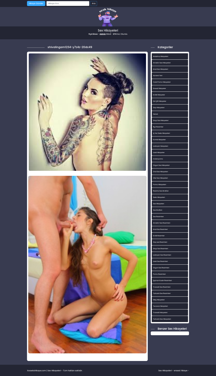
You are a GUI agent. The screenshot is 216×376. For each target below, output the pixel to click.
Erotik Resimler (159, 236)
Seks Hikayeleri (159, 197)
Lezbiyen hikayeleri (160, 146)
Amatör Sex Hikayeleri (162, 63)
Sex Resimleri (158, 216)
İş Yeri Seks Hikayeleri (161, 133)
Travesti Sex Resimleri (161, 287)
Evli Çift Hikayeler (159, 101)
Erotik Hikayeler (159, 95)
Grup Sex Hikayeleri (160, 120)
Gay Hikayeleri (158, 107)
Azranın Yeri (157, 75)
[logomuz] (108, 17)
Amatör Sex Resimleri (161, 223)
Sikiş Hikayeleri (159, 300)
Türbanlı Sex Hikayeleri (162, 319)
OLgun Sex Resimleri (161, 268)
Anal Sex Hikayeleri (160, 69)
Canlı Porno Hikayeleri (162, 82)
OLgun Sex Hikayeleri (161, 165)
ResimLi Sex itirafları (161, 191)
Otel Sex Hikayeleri (160, 178)
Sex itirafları (157, 210)
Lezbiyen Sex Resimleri (162, 255)
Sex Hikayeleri (158, 204)
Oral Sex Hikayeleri (160, 172)
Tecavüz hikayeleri (160, 306)
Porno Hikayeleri (159, 184)
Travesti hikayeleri (160, 312)
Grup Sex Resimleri (160, 248)
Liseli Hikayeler (159, 152)
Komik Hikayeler (159, 140)
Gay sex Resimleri (160, 242)
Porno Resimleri (159, 274)
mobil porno (158, 159)
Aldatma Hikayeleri (160, 56)
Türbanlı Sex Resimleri (162, 293)
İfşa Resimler (158, 127)
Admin (103, 34)
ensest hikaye (180, 370)
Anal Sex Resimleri (160, 229)
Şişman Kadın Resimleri (162, 280)
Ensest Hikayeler (159, 88)
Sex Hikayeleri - (166, 370)
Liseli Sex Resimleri (160, 261)
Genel (155, 114)
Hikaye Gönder (36, 3)
